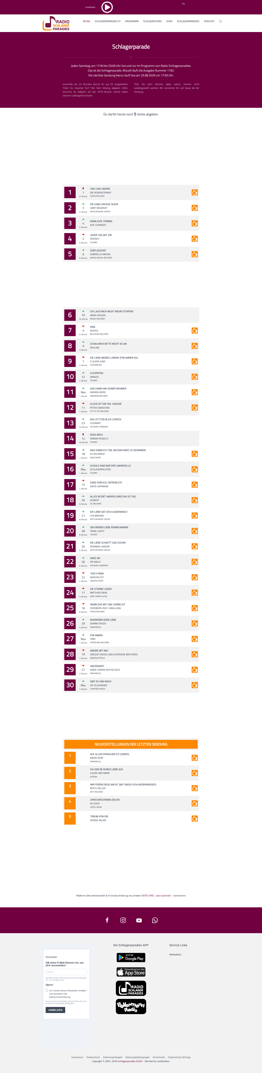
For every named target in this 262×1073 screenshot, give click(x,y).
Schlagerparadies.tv (108, 21)
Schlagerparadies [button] (188, 21)
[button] (220, 21)
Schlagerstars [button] (152, 21)
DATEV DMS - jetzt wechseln (156, 895)
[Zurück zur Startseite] (55, 23)
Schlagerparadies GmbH (130, 1061)
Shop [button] (169, 21)
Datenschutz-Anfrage (179, 1057)
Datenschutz (93, 1057)
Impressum (77, 1057)
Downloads (159, 1057)
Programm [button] (132, 21)
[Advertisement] (131, 146)
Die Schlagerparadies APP (131, 945)
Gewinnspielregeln (113, 1057)
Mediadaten (175, 954)
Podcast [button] (209, 21)
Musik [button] (86, 21)
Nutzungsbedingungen (138, 1057)
